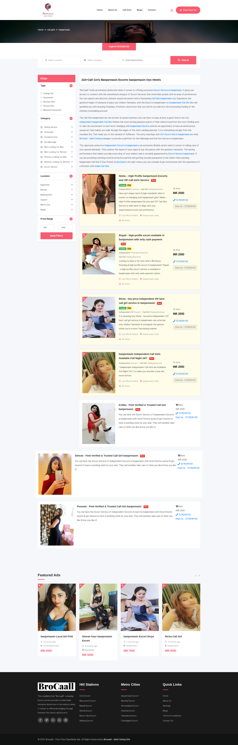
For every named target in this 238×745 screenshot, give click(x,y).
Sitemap (166, 706)
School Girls (48, 106)
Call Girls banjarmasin (162, 98)
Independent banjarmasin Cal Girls (95, 122)
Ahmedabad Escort (130, 706)
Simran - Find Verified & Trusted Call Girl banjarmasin (106, 455)
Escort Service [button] (50, 167)
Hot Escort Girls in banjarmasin (174, 134)
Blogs (139, 10)
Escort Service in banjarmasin (168, 90)
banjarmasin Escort (130, 696)
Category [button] (45, 118)
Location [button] (45, 176)
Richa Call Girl (132, 636)
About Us (112, 10)
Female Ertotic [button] (51, 137)
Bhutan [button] (43, 190)
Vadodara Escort (128, 715)
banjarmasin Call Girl (179, 102)
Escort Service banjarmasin (181, 153)
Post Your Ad (189, 10)
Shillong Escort (86, 720)
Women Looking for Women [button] (57, 162)
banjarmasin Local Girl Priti (181, 636)
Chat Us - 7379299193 (185, 206)
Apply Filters (56, 235)
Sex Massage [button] (50, 142)
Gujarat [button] (43, 200)
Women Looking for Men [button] (55, 157)
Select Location (55, 60)
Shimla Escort (85, 711)
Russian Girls (49, 101)
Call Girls (127, 10)
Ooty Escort (84, 696)
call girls (51, 29)
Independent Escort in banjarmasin (121, 145)
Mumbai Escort (128, 701)
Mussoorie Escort (87, 701)
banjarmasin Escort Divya (97, 636)
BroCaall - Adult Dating (90, 138)
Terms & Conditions (172, 715)
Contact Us (168, 720)
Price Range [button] (46, 219)
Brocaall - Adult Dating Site (117, 739)
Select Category (95, 60)
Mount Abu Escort (87, 715)
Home (100, 10)
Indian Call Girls (102, 166)
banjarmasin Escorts (139, 126)
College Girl (48, 93)
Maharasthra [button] (46, 195)
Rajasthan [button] (45, 185)
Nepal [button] (43, 209)
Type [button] (42, 85)
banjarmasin (64, 29)
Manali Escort (85, 706)
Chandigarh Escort (129, 720)
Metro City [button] (45, 204)
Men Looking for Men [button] (54, 147)
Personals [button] (48, 132)
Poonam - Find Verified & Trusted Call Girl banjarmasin (109, 506)
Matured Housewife (52, 110)
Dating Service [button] (50, 127)
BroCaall (121, 162)
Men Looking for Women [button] (55, 152)
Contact (152, 10)
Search (185, 60)
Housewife (48, 97)
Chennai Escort (128, 711)
